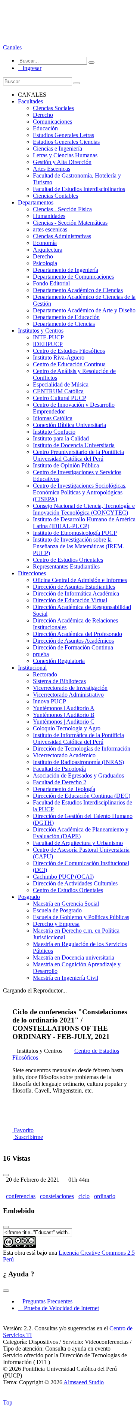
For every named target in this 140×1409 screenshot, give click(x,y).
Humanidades (49, 216)
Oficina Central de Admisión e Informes (80, 580)
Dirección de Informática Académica (76, 593)
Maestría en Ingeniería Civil (65, 978)
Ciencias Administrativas (62, 236)
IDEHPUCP (48, 344)
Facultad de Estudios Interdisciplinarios (79, 189)
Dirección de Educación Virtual (70, 600)
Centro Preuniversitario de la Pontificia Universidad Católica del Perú (78, 455)
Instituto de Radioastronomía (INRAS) (78, 762)
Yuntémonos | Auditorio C (63, 721)
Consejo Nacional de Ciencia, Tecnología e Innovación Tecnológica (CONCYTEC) (84, 509)
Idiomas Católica (52, 418)
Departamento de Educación (66, 317)
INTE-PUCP (48, 337)
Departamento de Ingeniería (65, 270)
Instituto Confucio (54, 431)
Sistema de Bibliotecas (59, 681)
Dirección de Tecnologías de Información (81, 748)
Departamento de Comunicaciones (73, 276)
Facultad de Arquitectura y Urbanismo (78, 843)
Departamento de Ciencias (64, 324)
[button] (13, 47)
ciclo (84, 1196)
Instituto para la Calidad (61, 438)
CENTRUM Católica (58, 391)
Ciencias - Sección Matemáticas (70, 222)
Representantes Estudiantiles (66, 566)
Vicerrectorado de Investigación (70, 688)
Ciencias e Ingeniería (57, 148)
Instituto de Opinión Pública (66, 465)
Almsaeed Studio (83, 1382)
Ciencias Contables (55, 196)
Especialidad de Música (60, 384)
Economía (45, 243)
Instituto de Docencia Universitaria (74, 445)
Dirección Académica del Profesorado (77, 634)
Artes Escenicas (51, 169)
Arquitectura (47, 249)
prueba (41, 654)
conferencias (20, 1196)
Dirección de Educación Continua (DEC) (81, 796)
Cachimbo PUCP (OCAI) (63, 876)
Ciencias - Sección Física (62, 209)
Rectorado (45, 674)
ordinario (104, 1196)
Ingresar (29, 68)
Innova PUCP (49, 701)
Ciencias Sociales (53, 108)
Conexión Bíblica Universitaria (69, 425)
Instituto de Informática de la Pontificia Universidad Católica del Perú (78, 738)
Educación (45, 128)
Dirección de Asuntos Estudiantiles (74, 587)
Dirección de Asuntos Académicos (73, 640)
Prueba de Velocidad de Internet (59, 1308)
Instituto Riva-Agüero (58, 357)
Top (7, 1402)
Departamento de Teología (64, 789)
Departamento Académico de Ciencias (78, 290)
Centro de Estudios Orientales (68, 560)
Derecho (43, 115)
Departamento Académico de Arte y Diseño (84, 310)
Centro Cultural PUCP (59, 398)
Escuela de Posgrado (57, 910)
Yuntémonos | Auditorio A (63, 708)
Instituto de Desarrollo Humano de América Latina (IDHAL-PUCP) (84, 522)
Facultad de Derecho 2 (59, 782)
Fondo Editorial (51, 283)
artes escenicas (50, 229)
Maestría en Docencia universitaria (73, 957)
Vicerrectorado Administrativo (68, 694)
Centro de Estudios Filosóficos (69, 351)
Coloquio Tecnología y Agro (66, 728)
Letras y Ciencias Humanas (65, 155)
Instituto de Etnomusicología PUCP (75, 533)
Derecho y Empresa (56, 924)
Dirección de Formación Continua (73, 647)
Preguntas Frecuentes (45, 1301)
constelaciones (57, 1196)
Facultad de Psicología (59, 769)
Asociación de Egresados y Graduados (78, 775)
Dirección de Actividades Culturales (75, 883)
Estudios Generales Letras (63, 135)
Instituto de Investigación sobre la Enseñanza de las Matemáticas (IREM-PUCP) (78, 546)
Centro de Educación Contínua (69, 364)
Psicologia (45, 263)
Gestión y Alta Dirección (62, 162)
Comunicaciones (52, 121)
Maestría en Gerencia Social (66, 903)
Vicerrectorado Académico (64, 755)
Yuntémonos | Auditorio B (63, 715)
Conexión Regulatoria (59, 661)
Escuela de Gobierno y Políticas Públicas (81, 917)
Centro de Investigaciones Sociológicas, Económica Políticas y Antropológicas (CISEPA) (80, 492)
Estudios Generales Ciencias (66, 142)
